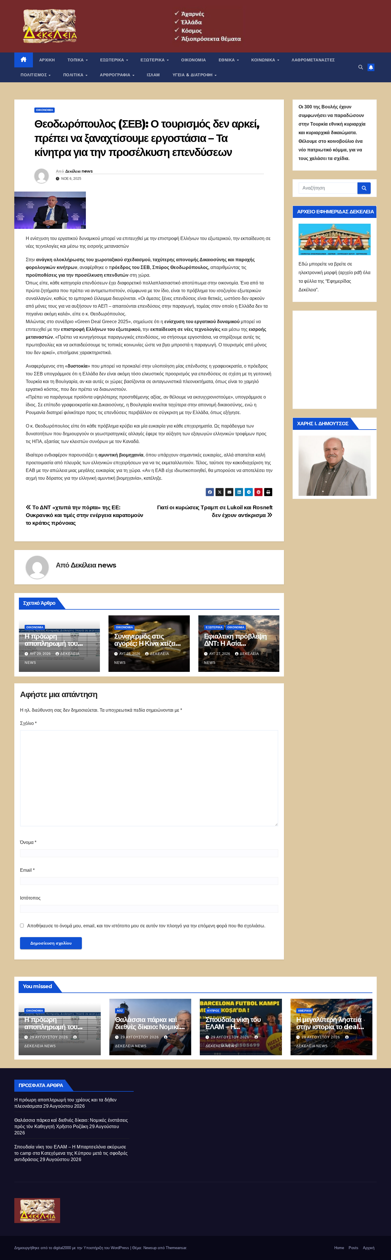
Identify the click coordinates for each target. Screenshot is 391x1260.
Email (27, 870)
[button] (360, 67)
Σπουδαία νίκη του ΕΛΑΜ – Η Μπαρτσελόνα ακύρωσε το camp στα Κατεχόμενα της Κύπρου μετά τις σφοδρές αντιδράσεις (71, 1153)
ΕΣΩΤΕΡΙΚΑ (112, 60)
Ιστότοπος (30, 898)
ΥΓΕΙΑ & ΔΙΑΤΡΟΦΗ (193, 74)
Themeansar (176, 1248)
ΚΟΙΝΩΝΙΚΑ (264, 60)
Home (339, 1248)
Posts (353, 1248)
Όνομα (28, 842)
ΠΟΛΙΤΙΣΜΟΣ (34, 74)
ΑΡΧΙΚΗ (47, 60)
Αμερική (304, 1010)
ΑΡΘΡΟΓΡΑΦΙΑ (116, 74)
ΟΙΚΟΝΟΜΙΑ (193, 60)
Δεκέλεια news (78, 171)
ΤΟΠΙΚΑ (76, 60)
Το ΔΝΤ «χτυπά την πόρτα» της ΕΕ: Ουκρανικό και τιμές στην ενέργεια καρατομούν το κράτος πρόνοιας (84, 515)
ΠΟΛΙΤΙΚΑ (74, 74)
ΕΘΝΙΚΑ (227, 60)
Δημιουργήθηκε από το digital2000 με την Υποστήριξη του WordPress (72, 1248)
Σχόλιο (28, 723)
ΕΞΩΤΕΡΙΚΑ (153, 60)
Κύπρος (213, 1010)
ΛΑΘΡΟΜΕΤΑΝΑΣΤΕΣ (313, 60)
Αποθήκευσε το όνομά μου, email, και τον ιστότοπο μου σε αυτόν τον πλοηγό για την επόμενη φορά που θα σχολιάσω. (146, 925)
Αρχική (368, 1248)
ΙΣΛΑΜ (153, 74)
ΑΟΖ (120, 1010)
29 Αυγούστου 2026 (49, 1037)
